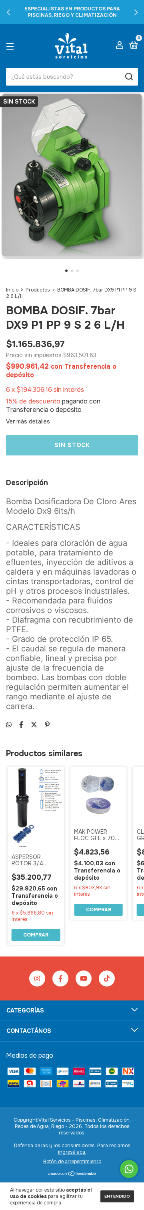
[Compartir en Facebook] (21, 725)
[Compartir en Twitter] (34, 725)
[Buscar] (128, 77)
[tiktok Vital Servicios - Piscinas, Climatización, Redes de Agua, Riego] (107, 978)
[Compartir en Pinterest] (47, 725)
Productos (38, 290)
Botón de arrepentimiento (72, 1161)
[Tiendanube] (72, 1174)
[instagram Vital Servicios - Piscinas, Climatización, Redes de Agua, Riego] (37, 978)
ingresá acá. (72, 1152)
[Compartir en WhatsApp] (9, 725)
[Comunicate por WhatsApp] (129, 1169)
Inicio (12, 290)
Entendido (117, 1196)
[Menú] (11, 46)
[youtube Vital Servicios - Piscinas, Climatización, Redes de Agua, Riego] (84, 978)
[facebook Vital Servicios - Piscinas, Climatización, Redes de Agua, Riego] (60, 978)
